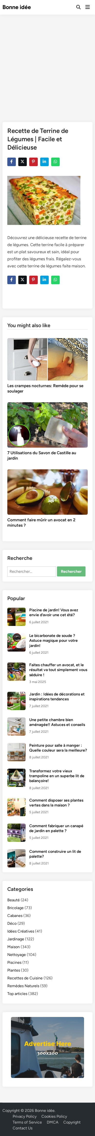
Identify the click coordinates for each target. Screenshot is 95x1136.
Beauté (13, 900)
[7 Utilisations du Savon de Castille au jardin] (47, 424)
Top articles (17, 993)
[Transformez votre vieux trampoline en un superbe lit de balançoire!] (16, 771)
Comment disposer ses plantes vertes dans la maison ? (56, 802)
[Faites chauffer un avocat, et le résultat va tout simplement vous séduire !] (16, 665)
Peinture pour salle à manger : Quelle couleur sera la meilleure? (58, 748)
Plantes (13, 970)
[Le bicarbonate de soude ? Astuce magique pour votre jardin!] (16, 636)
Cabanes (14, 915)
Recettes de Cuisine (25, 978)
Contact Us (22, 1128)
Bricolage (15, 907)
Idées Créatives (20, 931)
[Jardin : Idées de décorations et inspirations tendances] (16, 694)
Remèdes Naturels (23, 986)
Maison (13, 947)
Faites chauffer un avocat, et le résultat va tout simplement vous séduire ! (58, 670)
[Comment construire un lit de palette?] (16, 852)
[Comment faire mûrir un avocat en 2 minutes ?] (47, 491)
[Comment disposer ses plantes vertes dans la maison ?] (16, 800)
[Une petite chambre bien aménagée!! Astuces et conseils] (16, 720)
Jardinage (15, 939)
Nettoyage (16, 954)
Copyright (72, 1122)
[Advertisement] (47, 64)
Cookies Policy (54, 1116)
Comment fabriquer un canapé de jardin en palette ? (56, 828)
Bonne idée (16, 7)
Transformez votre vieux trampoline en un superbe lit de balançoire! (56, 776)
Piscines (14, 962)
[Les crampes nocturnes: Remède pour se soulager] (47, 359)
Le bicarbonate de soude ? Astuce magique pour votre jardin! (53, 640)
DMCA (52, 1122)
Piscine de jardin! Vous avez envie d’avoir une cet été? (53, 612)
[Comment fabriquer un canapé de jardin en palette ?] (16, 826)
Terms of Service (27, 1122)
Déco (12, 923)
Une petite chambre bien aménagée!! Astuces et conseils (57, 722)
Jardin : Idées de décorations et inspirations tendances (57, 696)
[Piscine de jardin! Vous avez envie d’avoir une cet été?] (16, 610)
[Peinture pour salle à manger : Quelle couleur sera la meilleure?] (16, 746)
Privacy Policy (25, 1116)
